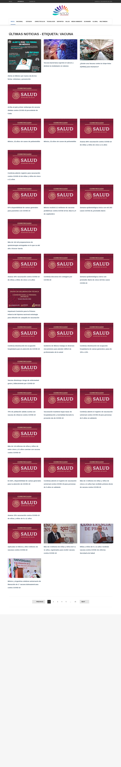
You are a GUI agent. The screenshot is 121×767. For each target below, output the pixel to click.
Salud (67, 21)
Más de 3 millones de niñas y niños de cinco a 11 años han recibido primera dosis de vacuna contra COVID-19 (96, 484)
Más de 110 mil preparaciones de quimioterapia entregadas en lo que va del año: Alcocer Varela (24, 245)
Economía (87, 21)
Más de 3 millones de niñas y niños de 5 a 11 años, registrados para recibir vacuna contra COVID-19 (60, 550)
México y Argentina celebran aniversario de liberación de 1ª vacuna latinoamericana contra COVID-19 (24, 584)
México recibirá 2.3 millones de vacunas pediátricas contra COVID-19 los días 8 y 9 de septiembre (60, 211)
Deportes (60, 21)
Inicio (10, 1)
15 (75, 601)
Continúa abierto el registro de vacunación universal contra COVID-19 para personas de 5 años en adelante (96, 415)
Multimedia (103, 21)
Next (83, 601)
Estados (29, 21)
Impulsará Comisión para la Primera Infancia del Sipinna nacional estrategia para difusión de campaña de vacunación (23, 314)
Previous (39, 601)
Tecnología (51, 21)
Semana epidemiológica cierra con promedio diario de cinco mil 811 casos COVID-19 (95, 280)
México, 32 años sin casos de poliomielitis (24, 141)
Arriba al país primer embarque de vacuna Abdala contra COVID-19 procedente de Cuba (24, 110)
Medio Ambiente (76, 21)
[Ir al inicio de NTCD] (60, 10)
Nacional (19, 21)
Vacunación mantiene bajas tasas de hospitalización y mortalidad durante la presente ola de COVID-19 (59, 415)
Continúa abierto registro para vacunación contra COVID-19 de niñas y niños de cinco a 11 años (24, 176)
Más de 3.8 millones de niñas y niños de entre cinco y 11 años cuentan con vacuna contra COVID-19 (24, 449)
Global (95, 21)
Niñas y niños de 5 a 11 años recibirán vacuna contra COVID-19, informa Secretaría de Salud (94, 550)
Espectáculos (40, 21)
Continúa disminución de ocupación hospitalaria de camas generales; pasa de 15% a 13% (96, 349)
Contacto (32, 1)
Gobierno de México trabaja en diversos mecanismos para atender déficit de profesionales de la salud (59, 349)
